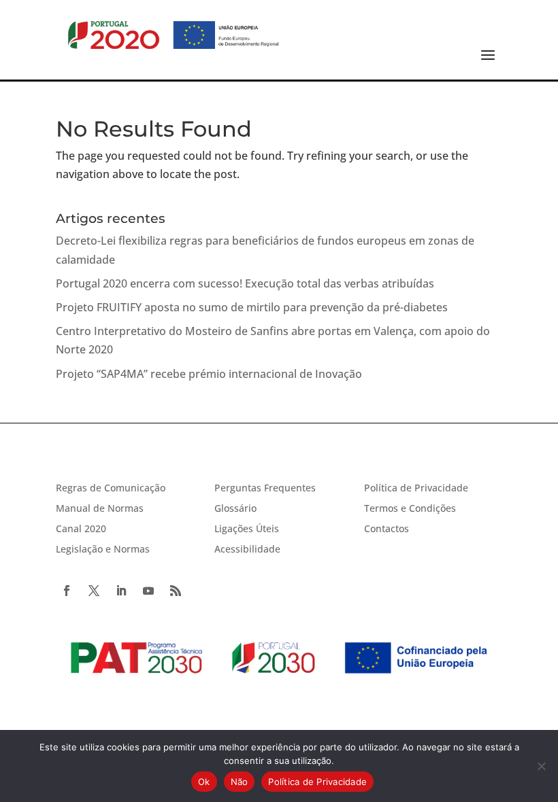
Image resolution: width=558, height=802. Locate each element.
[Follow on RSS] (175, 591)
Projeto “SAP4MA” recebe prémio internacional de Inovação (209, 373)
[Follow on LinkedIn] (121, 591)
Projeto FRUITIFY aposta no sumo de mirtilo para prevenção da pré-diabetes (252, 307)
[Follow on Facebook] (67, 591)
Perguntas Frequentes (265, 488)
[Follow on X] (94, 591)
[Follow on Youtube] (148, 591)
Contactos (386, 529)
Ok (204, 781)
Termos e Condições (410, 509)
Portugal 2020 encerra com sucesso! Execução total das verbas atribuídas (245, 283)
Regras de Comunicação (110, 488)
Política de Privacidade (416, 488)
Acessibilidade (247, 549)
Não (239, 781)
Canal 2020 (81, 529)
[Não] (541, 766)
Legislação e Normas (103, 549)
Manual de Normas (100, 509)
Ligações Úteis (246, 529)
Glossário (235, 509)
